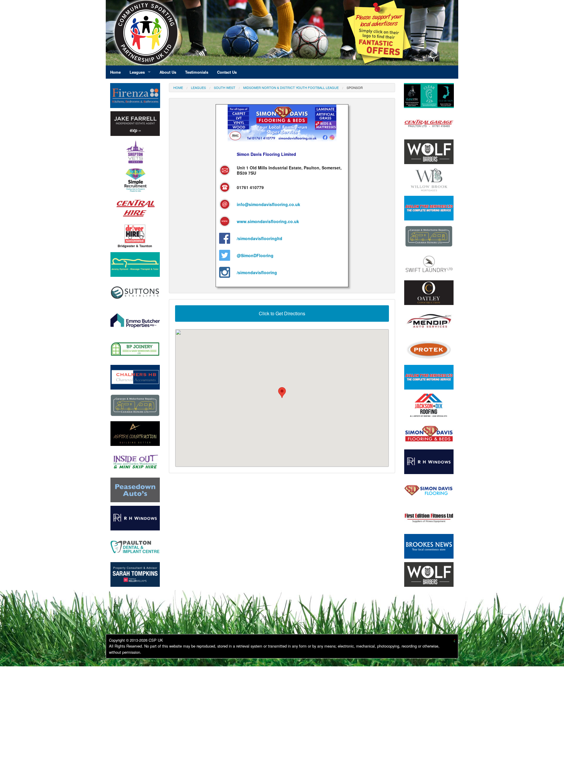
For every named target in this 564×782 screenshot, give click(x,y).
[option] (135, 125)
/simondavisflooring (257, 272)
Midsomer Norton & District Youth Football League (291, 87)
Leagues (198, 87)
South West (224, 87)
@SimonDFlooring (255, 255)
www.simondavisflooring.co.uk (268, 221)
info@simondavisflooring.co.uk (268, 204)
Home (178, 87)
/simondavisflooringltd (259, 238)
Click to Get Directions (282, 313)
